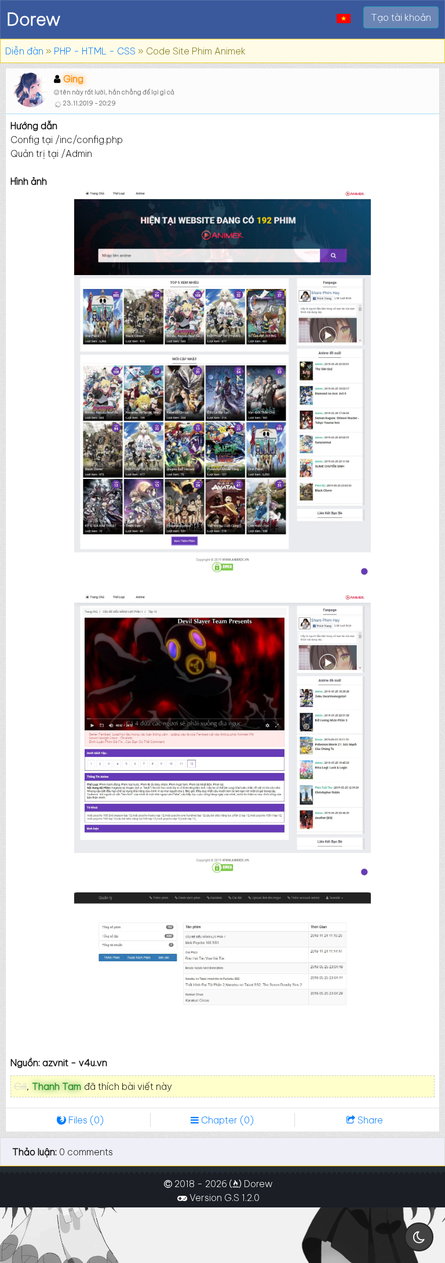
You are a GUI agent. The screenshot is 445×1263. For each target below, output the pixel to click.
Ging (73, 79)
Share (369, 1120)
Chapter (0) (226, 1120)
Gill (20, 1086)
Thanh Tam (56, 1086)
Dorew (33, 19)
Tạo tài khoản (401, 17)
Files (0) (85, 1120)
